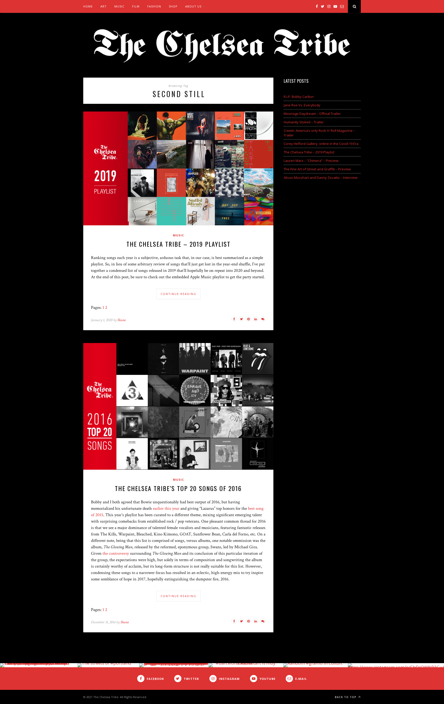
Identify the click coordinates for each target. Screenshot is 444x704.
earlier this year (166, 508)
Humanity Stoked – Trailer (304, 122)
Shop (173, 6)
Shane (121, 320)
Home (88, 6)
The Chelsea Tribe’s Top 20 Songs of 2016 (178, 488)
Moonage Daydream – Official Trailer (312, 113)
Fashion (154, 6)
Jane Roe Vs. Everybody (302, 105)
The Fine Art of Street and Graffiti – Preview (317, 169)
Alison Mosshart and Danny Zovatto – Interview (320, 177)
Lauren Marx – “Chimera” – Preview (311, 160)
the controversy (116, 553)
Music (119, 6)
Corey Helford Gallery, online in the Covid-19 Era (321, 143)
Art (103, 6)
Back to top (346, 697)
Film (136, 6)
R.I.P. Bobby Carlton (299, 96)
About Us (193, 6)
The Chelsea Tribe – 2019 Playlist (178, 243)
